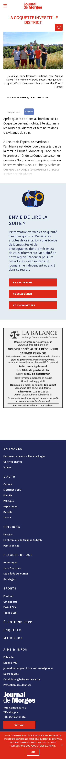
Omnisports (10, 601)
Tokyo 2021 (10, 612)
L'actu (9, 476)
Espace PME (10, 662)
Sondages (9, 579)
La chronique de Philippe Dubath (22, 540)
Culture (7, 484)
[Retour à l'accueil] (19, 698)
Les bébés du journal (15, 573)
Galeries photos (12, 461)
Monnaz (29, 111)
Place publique (18, 555)
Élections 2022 (17, 622)
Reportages (10, 506)
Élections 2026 (12, 489)
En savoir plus (22, 282)
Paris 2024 (9, 607)
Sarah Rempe (20, 97)
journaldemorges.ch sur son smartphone (28, 668)
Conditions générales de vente (21, 679)
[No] (61, 745)
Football (8, 596)
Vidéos (7, 467)
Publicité (8, 657)
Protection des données (17, 685)
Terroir (7, 517)
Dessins (8, 534)
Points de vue (11, 545)
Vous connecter (24, 305)
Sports (9, 588)
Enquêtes (12, 630)
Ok (33, 752)
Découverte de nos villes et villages (24, 456)
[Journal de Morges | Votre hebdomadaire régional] (33, 6)
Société (7, 512)
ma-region (13, 638)
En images (12, 449)
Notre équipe (11, 673)
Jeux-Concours (12, 568)
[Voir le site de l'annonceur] (33, 368)
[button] (5, 6)
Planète (7, 495)
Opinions (11, 527)
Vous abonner (22, 293)
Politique (8, 501)
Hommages (10, 562)
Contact (19, 724)
